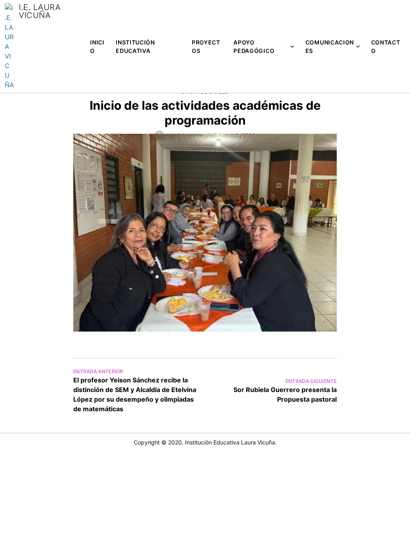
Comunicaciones (329, 46)
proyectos (206, 46)
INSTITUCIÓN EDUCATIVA (135, 46)
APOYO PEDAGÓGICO (253, 46)
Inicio (97, 46)
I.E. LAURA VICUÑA (39, 11)
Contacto (385, 46)
